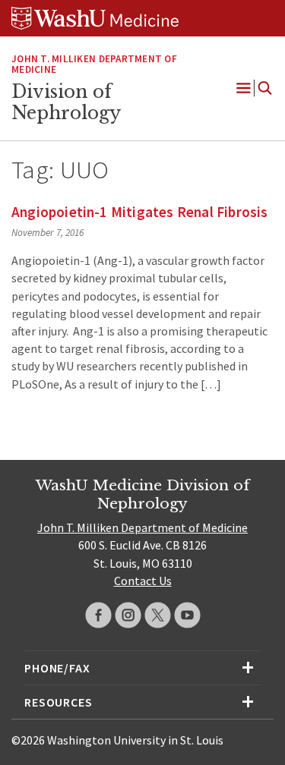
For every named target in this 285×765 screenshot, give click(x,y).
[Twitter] (157, 615)
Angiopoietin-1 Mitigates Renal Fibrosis (139, 212)
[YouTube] (187, 615)
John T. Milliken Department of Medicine (94, 64)
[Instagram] (128, 615)
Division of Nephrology (66, 102)
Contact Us (143, 580)
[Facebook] (98, 615)
